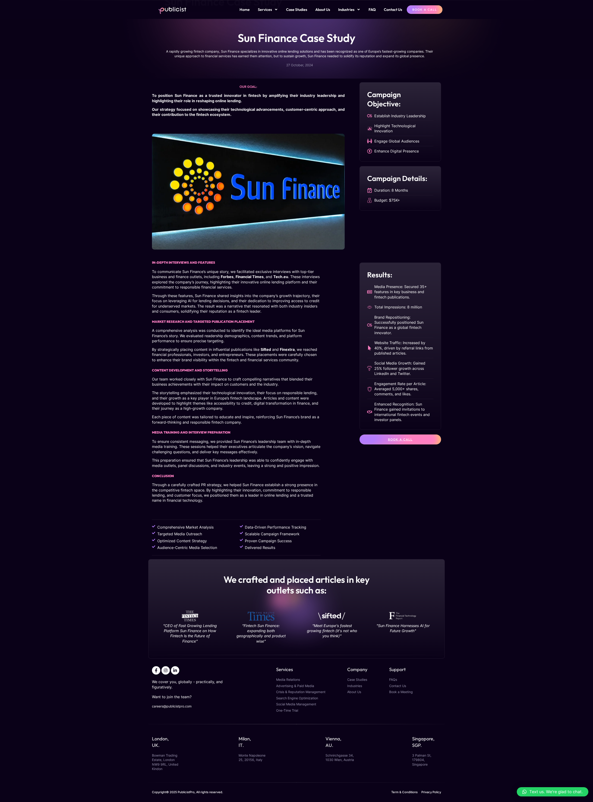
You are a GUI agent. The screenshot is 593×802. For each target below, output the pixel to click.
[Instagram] (165, 670)
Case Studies (296, 9)
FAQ (372, 9)
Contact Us (393, 9)
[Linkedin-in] (175, 670)
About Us (322, 9)
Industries (346, 9)
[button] (552, 791)
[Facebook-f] (156, 670)
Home (245, 9)
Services (265, 9)
